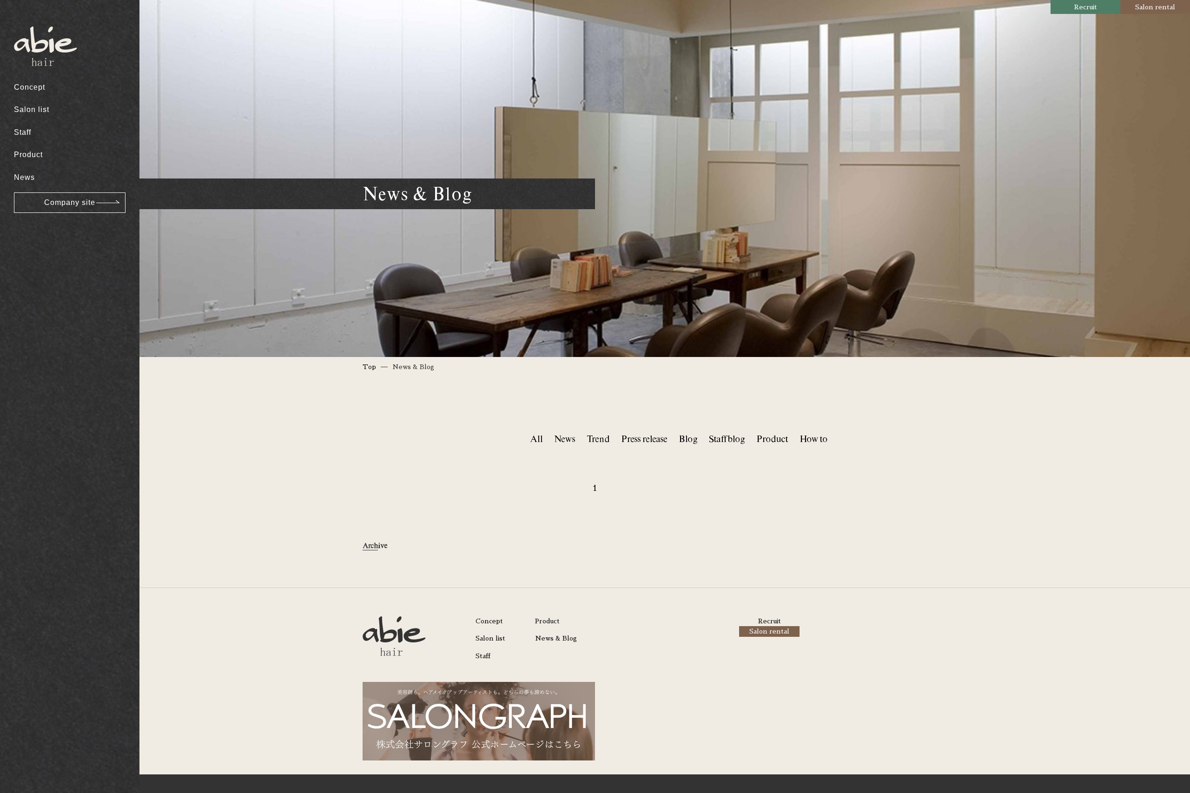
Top (369, 366)
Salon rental (1155, 7)
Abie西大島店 (45, 23)
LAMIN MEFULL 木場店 (63, 77)
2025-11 (36, 184)
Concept (29, 87)
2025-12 (36, 166)
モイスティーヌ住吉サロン (68, 124)
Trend (598, 438)
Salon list (31, 109)
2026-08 (36, 23)
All (536, 438)
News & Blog (556, 638)
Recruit (1085, 7)
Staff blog (727, 438)
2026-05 (36, 77)
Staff (22, 132)
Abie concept (45, 23)
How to (813, 438)
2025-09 (36, 220)
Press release (644, 438)
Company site (69, 202)
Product (28, 155)
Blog (688, 438)
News (24, 177)
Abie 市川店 (42, 73)
